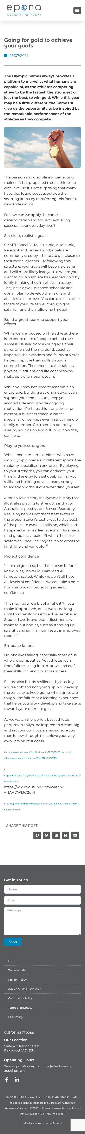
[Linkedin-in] (16, 1079)
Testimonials (16, 970)
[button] (77, 10)
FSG (11, 961)
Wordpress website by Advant (42, 1123)
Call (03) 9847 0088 (19, 1033)
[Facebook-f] (6, 1079)
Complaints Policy (20, 998)
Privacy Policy (17, 979)
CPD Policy (15, 1017)
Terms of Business (20, 1007)
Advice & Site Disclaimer (24, 989)
